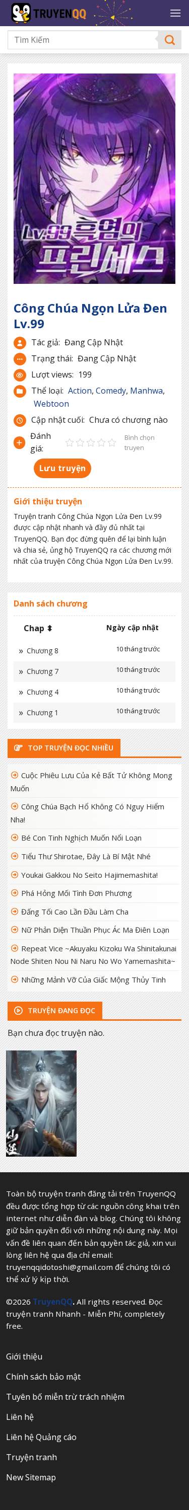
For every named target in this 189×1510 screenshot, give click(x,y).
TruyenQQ (53, 1302)
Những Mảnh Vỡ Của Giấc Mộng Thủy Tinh (93, 979)
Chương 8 (42, 650)
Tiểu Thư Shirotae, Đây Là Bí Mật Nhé (86, 856)
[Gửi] (170, 40)
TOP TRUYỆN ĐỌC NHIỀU (69, 747)
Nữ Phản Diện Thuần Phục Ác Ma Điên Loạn (95, 930)
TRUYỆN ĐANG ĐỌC (60, 1010)
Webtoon (51, 403)
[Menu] (175, 13)
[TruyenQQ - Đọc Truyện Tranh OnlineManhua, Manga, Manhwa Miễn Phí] (85, 13)
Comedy (111, 390)
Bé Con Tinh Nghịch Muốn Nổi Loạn (81, 838)
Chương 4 (42, 692)
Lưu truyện (62, 468)
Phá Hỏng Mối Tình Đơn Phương (76, 893)
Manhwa (146, 390)
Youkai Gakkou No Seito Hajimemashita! (89, 875)
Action (80, 390)
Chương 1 (42, 712)
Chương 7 (42, 671)
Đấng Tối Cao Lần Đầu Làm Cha (75, 912)
